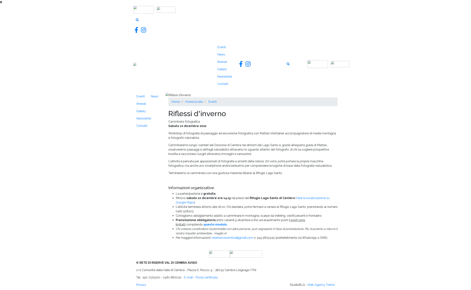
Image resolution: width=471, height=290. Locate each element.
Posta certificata (207, 277)
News (221, 54)
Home (175, 101)
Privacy (141, 285)
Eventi (221, 47)
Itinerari (222, 62)
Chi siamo (204, 46)
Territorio (206, 55)
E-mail (188, 277)
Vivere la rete (206, 85)
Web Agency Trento (321, 285)
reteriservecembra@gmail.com (232, 237)
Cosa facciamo (206, 69)
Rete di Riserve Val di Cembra (171, 65)
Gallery (222, 69)
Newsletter (224, 76)
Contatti (222, 84)
